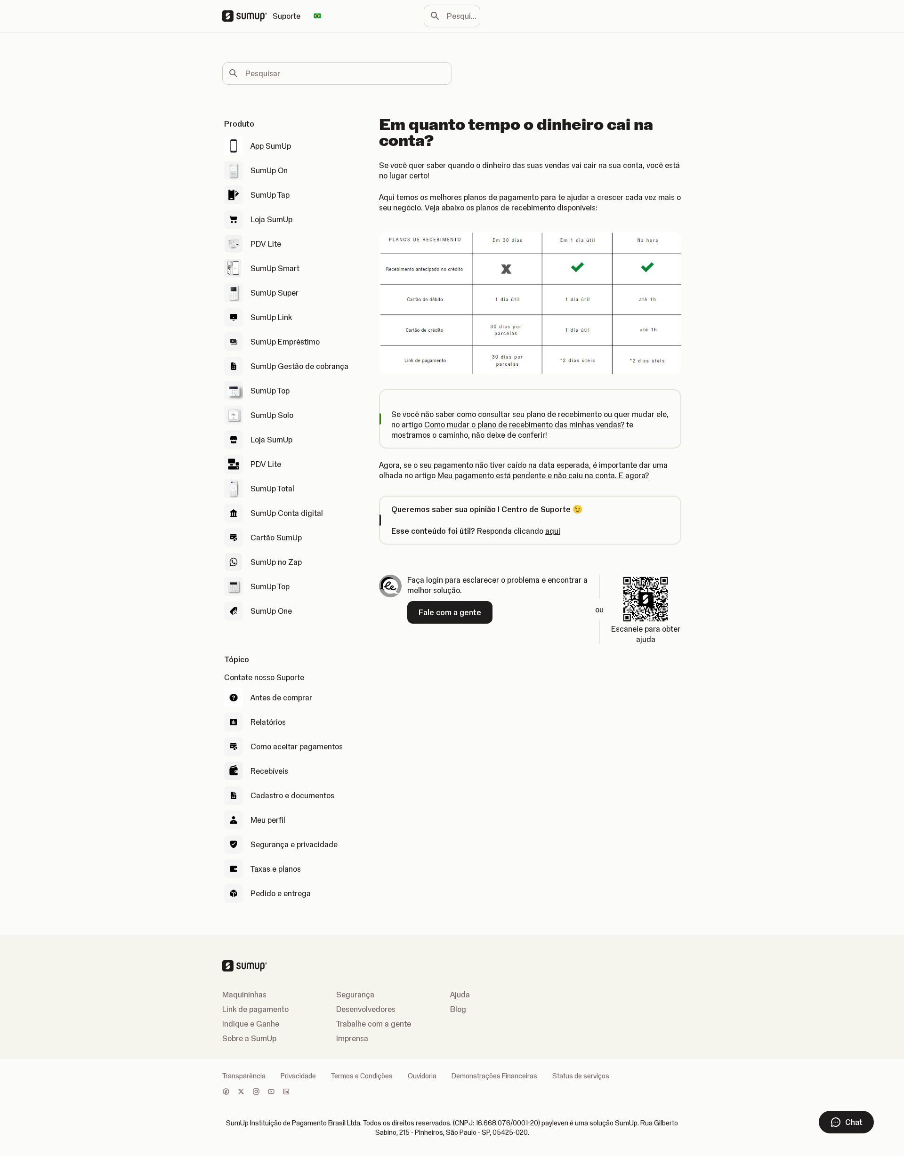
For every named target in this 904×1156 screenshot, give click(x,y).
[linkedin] (286, 1092)
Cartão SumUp (276, 537)
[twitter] (241, 1092)
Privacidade (298, 1076)
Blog (458, 1009)
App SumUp (270, 146)
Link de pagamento (255, 1009)
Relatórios (268, 722)
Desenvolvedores (366, 1009)
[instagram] (256, 1092)
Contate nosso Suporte (264, 677)
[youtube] (271, 1092)
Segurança (355, 994)
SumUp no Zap (276, 562)
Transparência (244, 1076)
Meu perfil (267, 820)
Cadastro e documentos (292, 795)
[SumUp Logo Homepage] (247, 16)
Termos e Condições (362, 1076)
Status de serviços (580, 1076)
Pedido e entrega (280, 893)
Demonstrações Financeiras (494, 1076)
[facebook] (226, 1092)
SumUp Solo (271, 415)
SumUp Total (272, 488)
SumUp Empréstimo (285, 341)
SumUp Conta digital (286, 513)
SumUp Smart (274, 268)
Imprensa (352, 1038)
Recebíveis (269, 771)
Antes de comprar (281, 697)
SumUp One (271, 611)
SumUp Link (271, 317)
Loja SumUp (271, 219)
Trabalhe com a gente (373, 1023)
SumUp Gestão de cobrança (299, 366)
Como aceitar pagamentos (296, 746)
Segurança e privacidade (294, 844)
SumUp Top (270, 390)
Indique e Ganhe (250, 1023)
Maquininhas (244, 994)
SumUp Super (274, 292)
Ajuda (460, 994)
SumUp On (269, 170)
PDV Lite (265, 244)
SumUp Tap (270, 195)
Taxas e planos (275, 869)
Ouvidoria (422, 1076)
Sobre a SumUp (249, 1038)
